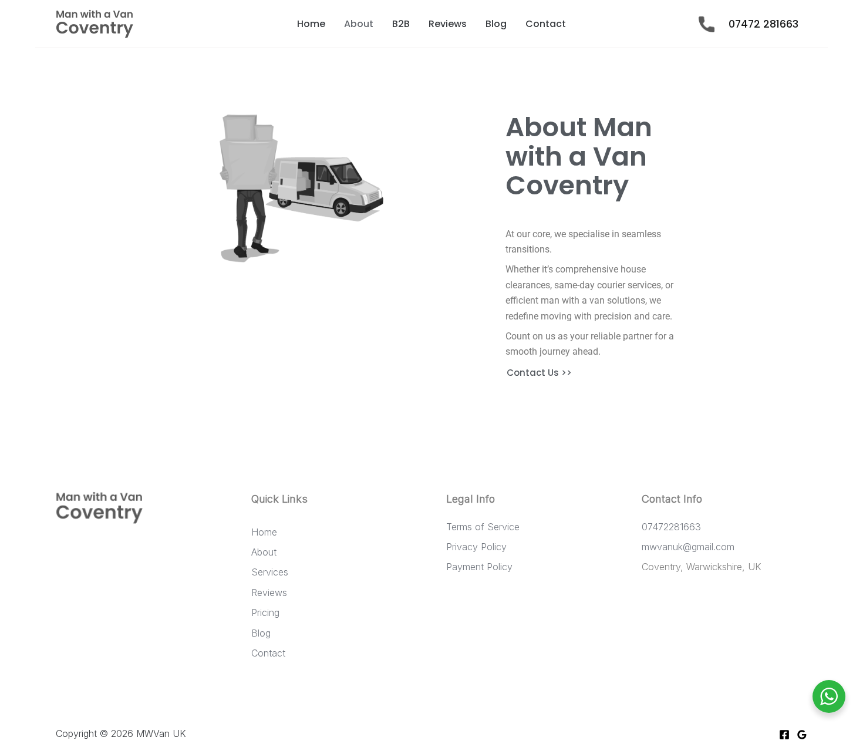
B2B (401, 24)
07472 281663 (765, 24)
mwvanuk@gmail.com (688, 547)
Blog (496, 24)
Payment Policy (479, 567)
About (358, 24)
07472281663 (671, 527)
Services (269, 572)
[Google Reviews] (802, 734)
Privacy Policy (476, 547)
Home (311, 24)
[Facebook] (784, 734)
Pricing (265, 612)
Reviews (448, 24)
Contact (545, 24)
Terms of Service (483, 527)
